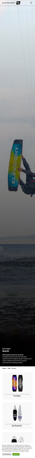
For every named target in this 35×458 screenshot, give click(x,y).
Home (4, 368)
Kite (9, 368)
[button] (31, 2)
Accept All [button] (16, 454)
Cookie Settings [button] (7, 454)
